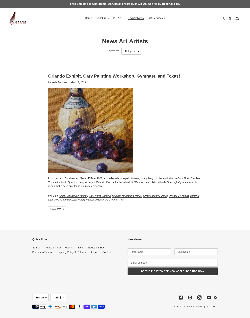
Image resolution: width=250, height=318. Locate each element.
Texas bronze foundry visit (109, 199)
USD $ (57, 297)
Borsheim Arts (185, 306)
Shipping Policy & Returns (71, 252)
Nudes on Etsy (96, 247)
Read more (57, 209)
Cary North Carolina (100, 195)
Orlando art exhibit (179, 195)
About (94, 252)
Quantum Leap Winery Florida (77, 199)
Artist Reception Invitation (73, 195)
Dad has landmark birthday (127, 195)
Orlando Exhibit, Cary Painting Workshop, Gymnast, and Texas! (114, 76)
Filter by (114, 51)
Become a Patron (42, 252)
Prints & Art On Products (59, 247)
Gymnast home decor (155, 195)
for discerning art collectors (205, 306)
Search (36, 247)
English (40, 297)
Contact (106, 252)
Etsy (80, 247)
